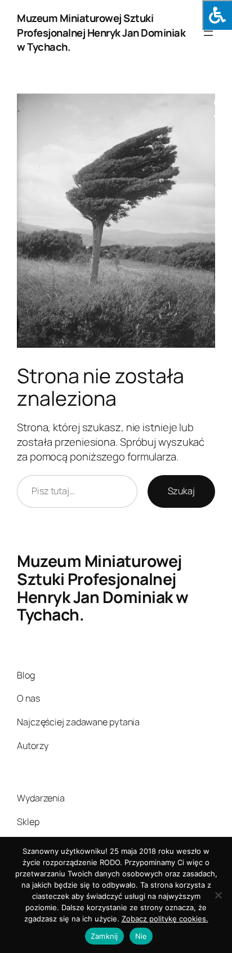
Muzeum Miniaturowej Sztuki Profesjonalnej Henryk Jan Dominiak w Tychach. (101, 32)
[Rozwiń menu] (208, 33)
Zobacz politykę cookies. (165, 918)
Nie (141, 936)
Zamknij (104, 936)
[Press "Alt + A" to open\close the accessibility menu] (217, 15)
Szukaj (181, 491)
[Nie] (218, 895)
